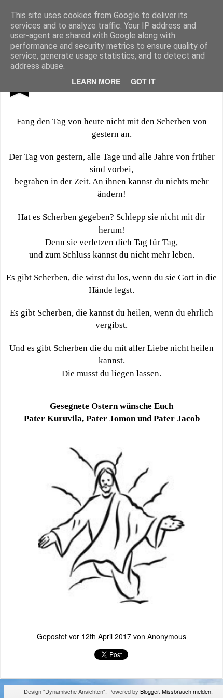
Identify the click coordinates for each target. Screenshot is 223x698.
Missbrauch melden (186, 691)
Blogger (149, 691)
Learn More (96, 81)
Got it (143, 81)
